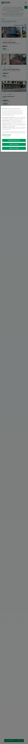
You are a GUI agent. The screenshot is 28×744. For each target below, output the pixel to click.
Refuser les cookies (14, 144)
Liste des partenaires (6, 136)
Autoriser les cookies (14, 148)
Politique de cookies (6, 134)
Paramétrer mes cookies (14, 140)
